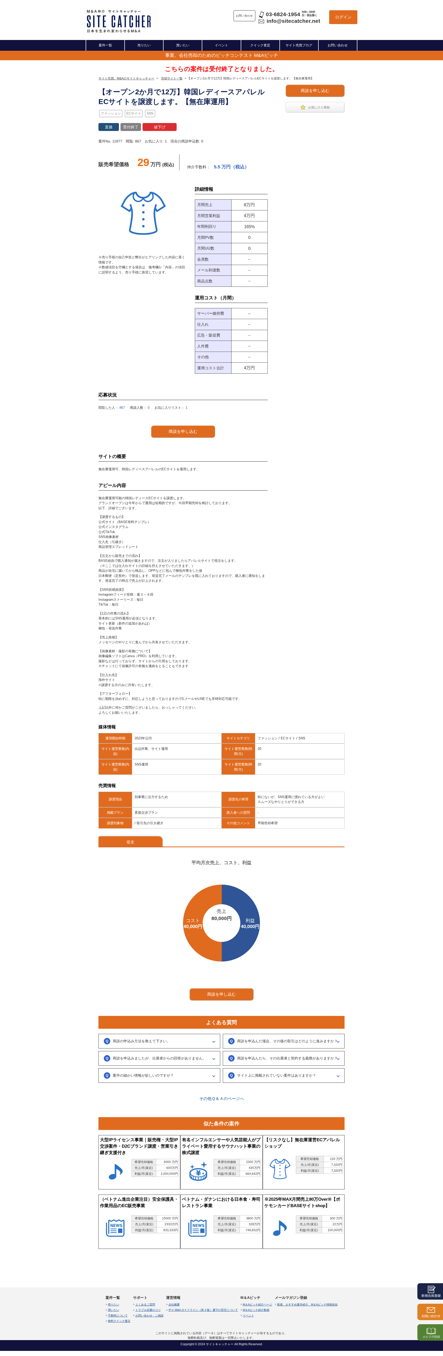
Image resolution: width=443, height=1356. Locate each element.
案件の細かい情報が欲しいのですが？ (143, 1075)
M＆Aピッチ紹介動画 (256, 1309)
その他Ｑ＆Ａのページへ (221, 1098)
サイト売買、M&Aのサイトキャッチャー (126, 78)
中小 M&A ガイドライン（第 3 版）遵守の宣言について (203, 1309)
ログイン (343, 17)
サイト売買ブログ (299, 45)
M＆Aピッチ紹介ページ (257, 1304)
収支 (130, 842)
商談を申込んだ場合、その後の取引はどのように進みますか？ (287, 1041)
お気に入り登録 (319, 107)
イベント (221, 45)
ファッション (111, 113)
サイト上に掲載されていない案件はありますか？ (276, 1075)
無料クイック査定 (119, 1320)
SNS (150, 113)
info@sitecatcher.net (293, 21)
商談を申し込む (315, 90)
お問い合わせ (338, 45)
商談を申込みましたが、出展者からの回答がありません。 (159, 1058)
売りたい (144, 45)
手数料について (118, 1315)
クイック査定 (260, 45)
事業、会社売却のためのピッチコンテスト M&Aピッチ (221, 55)
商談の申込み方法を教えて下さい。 (141, 1041)
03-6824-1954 (283, 14)
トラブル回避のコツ (148, 1309)
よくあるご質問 (145, 1304)
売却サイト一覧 (172, 78)
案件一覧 (105, 45)
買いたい (182, 45)
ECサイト (133, 113)
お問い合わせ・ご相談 (149, 1315)
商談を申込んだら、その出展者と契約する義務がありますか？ (287, 1058)
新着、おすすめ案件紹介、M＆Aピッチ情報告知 (307, 1304)
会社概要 (174, 1304)
